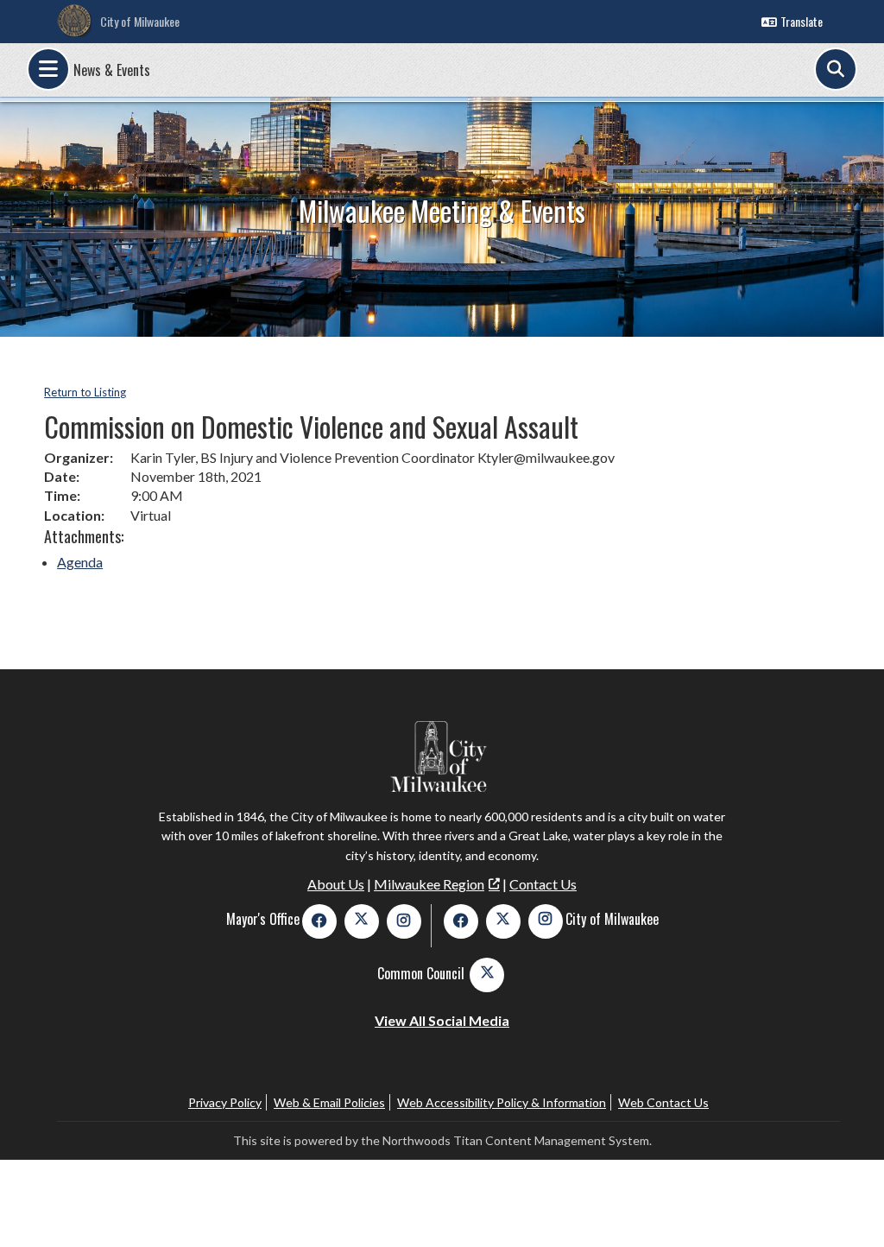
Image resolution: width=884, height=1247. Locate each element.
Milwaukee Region (429, 884)
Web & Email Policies (329, 1102)
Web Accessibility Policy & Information (501, 1102)
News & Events (111, 70)
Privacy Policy (225, 1102)
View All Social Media (442, 1020)
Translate (801, 21)
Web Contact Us (663, 1102)
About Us (335, 884)
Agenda (80, 562)
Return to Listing (85, 392)
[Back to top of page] (847, 1206)
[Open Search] (835, 69)
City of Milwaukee (140, 21)
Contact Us (543, 884)
